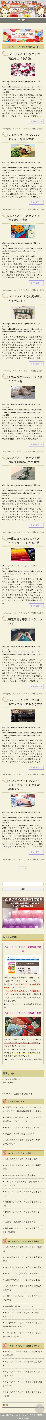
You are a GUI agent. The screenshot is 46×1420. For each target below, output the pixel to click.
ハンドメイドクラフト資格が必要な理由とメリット (22, 1384)
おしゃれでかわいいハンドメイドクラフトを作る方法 (22, 1230)
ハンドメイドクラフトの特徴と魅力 (21, 1159)
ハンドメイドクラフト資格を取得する (23, 1346)
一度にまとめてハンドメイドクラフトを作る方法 (22, 1298)
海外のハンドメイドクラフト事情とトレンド (22, 1204)
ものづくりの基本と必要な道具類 (20, 1222)
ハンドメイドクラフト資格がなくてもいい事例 (22, 1394)
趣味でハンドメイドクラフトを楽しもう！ (21, 1214)
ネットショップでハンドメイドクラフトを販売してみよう (22, 1335)
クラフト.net (7, 1083)
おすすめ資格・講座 (16, 1101)
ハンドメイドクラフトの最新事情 (20, 1175)
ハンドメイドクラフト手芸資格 (30, 1415)
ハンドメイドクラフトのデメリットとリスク (22, 1193)
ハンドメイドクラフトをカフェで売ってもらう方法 (22, 1314)
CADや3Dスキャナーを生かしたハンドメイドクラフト (23, 1183)
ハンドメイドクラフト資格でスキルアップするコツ (22, 1374)
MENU (24, 20)
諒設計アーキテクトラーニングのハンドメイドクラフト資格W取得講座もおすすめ (22, 1109)
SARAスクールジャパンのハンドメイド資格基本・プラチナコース (22, 1119)
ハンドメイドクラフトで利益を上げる (28, 129)
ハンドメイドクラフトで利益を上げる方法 (22, 1249)
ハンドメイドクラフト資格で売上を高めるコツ (22, 1364)
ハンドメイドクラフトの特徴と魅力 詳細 (25, 1059)
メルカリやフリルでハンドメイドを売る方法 (22, 1259)
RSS (6, 1405)
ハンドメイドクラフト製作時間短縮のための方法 (22, 1288)
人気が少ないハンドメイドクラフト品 (22, 1280)
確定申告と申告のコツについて (19, 1306)
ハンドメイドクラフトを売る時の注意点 (23, 1267)
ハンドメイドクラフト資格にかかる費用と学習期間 (22, 1353)
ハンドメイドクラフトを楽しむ (21, 1153)
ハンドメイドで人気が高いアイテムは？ (23, 1274)
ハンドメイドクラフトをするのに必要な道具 (22, 1167)
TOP (40, 1410)
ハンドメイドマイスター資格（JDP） (22, 1128)
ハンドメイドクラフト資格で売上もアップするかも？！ (22, 1142)
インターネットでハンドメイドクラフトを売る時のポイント (24, 785)
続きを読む (35, 121)
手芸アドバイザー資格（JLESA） (20, 1134)
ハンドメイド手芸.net (11, 1079)
